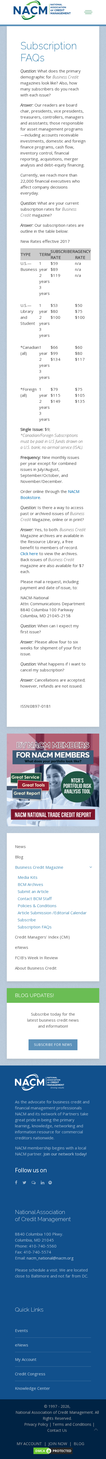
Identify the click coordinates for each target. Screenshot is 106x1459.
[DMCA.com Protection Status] (53, 1450)
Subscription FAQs (35, 927)
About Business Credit (36, 968)
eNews (21, 947)
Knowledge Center (32, 1388)
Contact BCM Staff (35, 898)
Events (21, 1330)
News (20, 846)
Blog (19, 856)
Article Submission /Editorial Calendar (52, 912)
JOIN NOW (57, 1443)
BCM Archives (30, 884)
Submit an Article (33, 891)
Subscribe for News (53, 1044)
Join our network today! (65, 1154)
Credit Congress (30, 1373)
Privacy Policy (34, 1424)
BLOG (79, 1443)
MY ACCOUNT (29, 1443)
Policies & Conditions (37, 905)
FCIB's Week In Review (36, 957)
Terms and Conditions (71, 1424)
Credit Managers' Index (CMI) (42, 937)
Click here (29, 553)
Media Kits (28, 877)
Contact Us (57, 1430)
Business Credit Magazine (39, 867)
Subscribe (27, 919)
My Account (25, 1359)
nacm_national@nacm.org (50, 1258)
